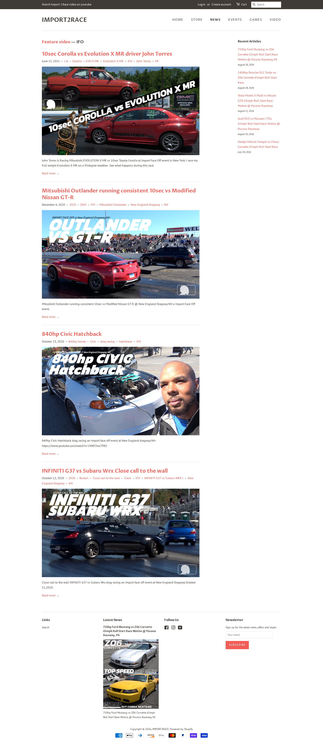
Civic (93, 341)
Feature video (56, 42)
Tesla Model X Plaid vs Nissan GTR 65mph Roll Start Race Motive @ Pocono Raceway (257, 100)
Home (177, 20)
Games (256, 20)
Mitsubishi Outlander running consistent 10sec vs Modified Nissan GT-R (119, 194)
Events (235, 20)
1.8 (66, 61)
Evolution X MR (113, 61)
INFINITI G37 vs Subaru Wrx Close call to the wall (105, 470)
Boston (83, 478)
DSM (83, 204)
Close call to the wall (106, 478)
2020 (72, 204)
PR (157, 61)
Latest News (112, 620)
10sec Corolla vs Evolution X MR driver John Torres (107, 53)
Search (45, 627)
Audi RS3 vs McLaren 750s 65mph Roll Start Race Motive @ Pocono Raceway (259, 123)
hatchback (125, 341)
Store (197, 20)
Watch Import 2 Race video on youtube (66, 4)
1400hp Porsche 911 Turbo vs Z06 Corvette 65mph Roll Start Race (257, 77)
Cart (244, 4)
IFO (130, 61)
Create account (221, 4)
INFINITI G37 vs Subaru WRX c (163, 478)
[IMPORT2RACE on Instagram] (173, 628)
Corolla (76, 61)
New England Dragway (145, 204)
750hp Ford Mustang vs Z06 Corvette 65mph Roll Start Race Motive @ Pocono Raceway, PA (258, 54)
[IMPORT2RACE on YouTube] (180, 628)
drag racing (107, 341)
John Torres (143, 61)
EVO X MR (92, 61)
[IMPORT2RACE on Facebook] (166, 628)
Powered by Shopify (181, 729)
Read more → (50, 173)
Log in (201, 4)
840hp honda (77, 341)
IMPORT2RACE (64, 20)
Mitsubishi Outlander (112, 204)
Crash (127, 478)
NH (166, 204)
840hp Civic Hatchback (72, 334)
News (215, 20)
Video (275, 20)
